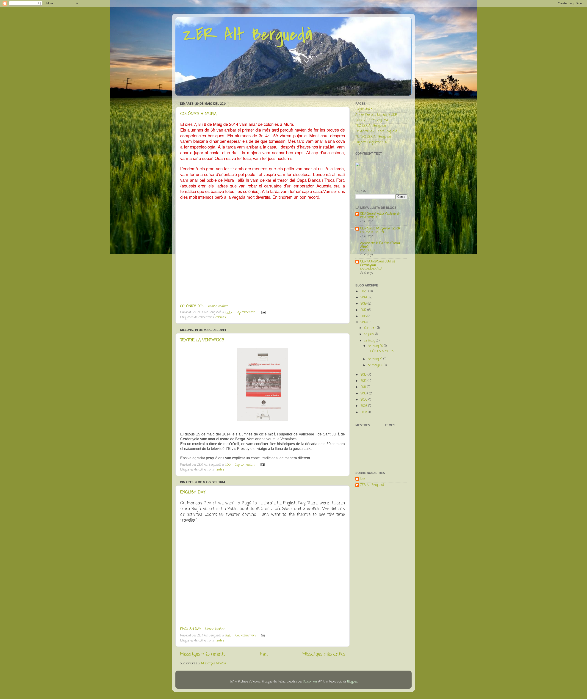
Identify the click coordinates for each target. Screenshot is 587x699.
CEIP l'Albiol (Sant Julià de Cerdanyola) (377, 263)
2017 (363, 310)
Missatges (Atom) (213, 663)
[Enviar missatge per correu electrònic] (263, 312)
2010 (363, 393)
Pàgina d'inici (364, 109)
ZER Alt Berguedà (247, 34)
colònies (220, 317)
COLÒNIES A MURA (198, 114)
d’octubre (370, 328)
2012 (364, 381)
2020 (364, 291)
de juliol (369, 334)
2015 (364, 316)
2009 (364, 399)
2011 (363, 387)
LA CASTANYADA (371, 269)
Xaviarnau (310, 681)
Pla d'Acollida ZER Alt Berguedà (376, 131)
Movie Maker (218, 306)
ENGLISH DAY (192, 492)
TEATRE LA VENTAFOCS (202, 340)
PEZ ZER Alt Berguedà (370, 126)
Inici (264, 654)
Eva (362, 479)
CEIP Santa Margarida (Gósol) (380, 228)
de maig (370, 340)
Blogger (352, 681)
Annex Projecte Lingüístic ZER (376, 115)
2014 (364, 322)
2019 (364, 297)
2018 (364, 303)
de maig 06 (376, 365)
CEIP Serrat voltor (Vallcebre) (379, 214)
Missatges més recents (202, 654)
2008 (364, 406)
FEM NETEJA (368, 217)
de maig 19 (375, 359)
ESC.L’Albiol (367, 250)
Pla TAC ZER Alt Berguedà (373, 137)
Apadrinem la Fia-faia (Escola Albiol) (380, 245)
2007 (364, 412)
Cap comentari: (246, 312)
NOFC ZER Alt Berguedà (371, 120)
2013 (364, 374)
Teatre (219, 469)
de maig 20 (376, 346)
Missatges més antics (323, 654)
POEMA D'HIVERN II (373, 232)
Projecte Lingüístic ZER (371, 142)
